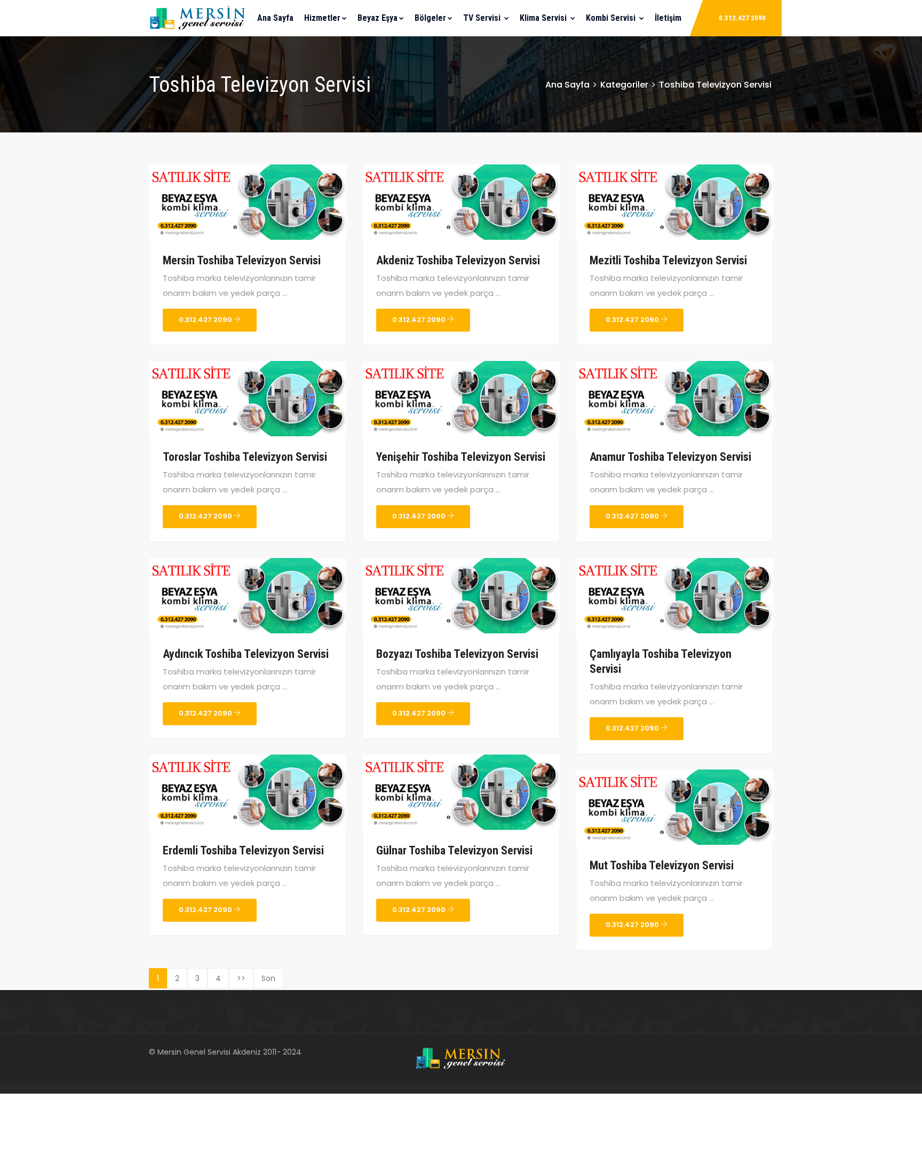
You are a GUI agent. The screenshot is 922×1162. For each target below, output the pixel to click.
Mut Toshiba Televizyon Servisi (662, 865)
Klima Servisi (544, 18)
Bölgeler (430, 18)
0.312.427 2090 (742, 18)
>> (241, 978)
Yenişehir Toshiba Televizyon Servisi (460, 457)
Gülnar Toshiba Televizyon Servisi (454, 850)
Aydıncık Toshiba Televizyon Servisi (246, 654)
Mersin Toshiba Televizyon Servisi (242, 260)
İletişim (668, 18)
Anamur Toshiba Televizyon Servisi (670, 457)
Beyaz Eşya (377, 18)
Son (268, 978)
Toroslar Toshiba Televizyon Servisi (245, 457)
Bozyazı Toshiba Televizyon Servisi (457, 654)
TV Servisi (483, 18)
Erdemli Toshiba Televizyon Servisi (243, 850)
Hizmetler (322, 18)
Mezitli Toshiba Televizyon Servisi (668, 260)
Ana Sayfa (275, 18)
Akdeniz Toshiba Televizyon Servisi (458, 260)
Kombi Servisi (612, 18)
